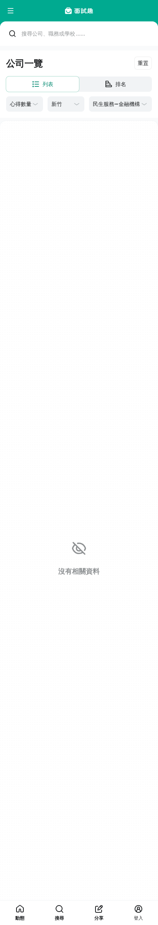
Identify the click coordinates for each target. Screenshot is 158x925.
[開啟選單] (10, 10)
